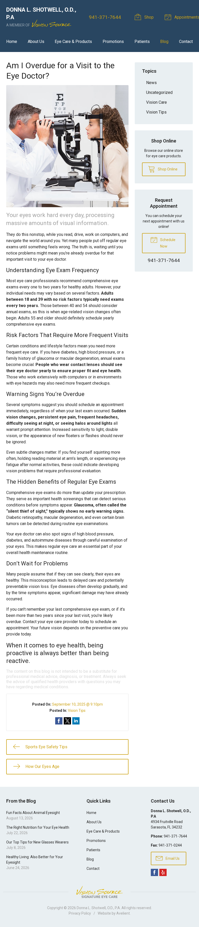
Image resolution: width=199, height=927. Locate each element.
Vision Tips (77, 710)
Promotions (113, 41)
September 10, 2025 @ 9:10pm (77, 704)
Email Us (172, 858)
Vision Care (156, 102)
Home (11, 41)
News (151, 82)
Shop (148, 17)
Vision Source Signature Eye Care (99, 892)
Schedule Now (167, 243)
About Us (36, 41)
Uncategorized (159, 92)
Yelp (163, 872)
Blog (164, 41)
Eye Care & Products (73, 41)
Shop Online (167, 169)
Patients (142, 41)
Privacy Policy (80, 913)
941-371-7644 (105, 17)
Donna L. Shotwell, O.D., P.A (98, 908)
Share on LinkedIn (76, 720)
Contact (186, 41)
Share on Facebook (58, 720)
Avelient (123, 913)
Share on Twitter (67, 720)
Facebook (154, 872)
